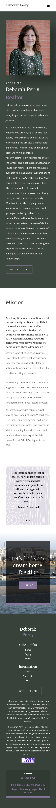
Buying (28, 654)
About (28, 671)
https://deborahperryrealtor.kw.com (28, 791)
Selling (28, 658)
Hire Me (28, 585)
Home (28, 649)
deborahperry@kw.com (28, 785)
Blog (28, 680)
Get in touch (19, 269)
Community (28, 676)
